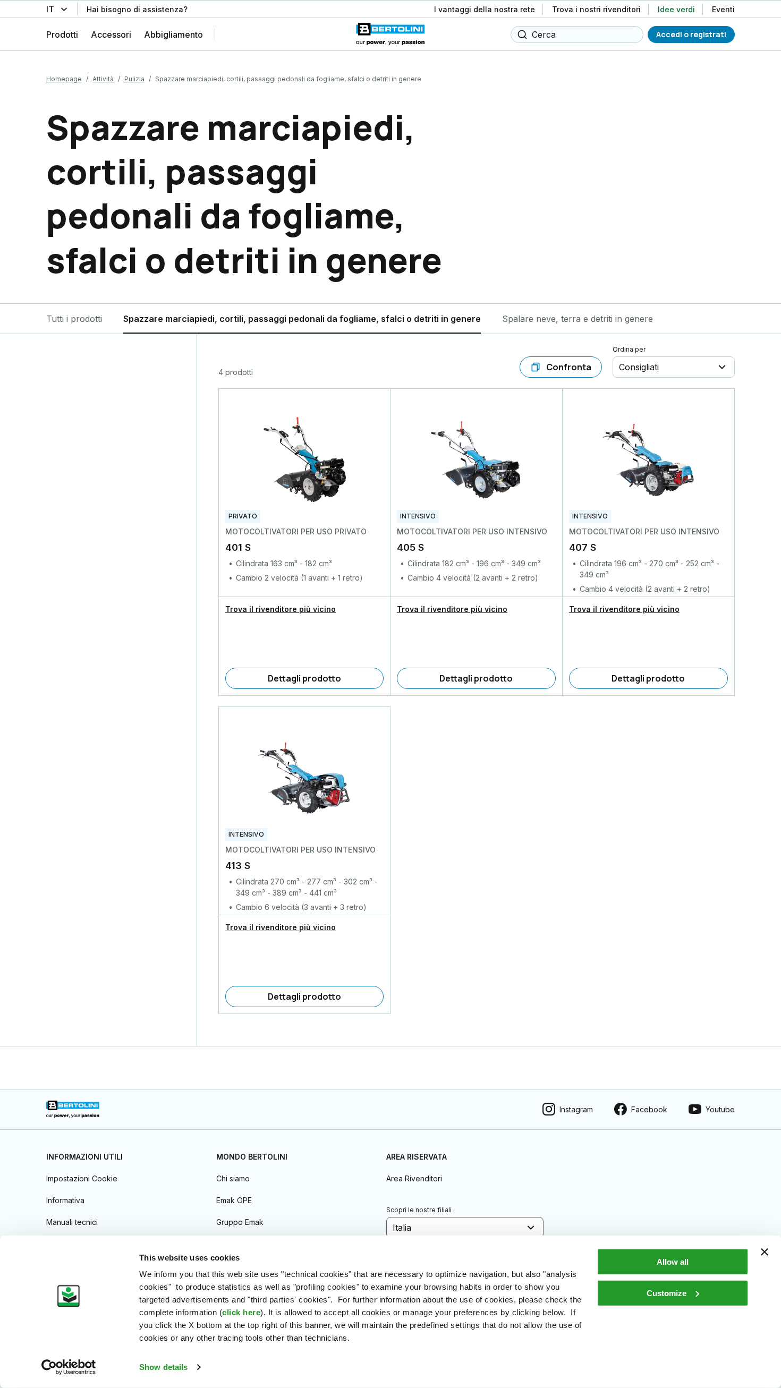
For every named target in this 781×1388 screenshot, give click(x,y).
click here (241, 1312)
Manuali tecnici (72, 1222)
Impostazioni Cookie (81, 1178)
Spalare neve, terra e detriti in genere (577, 318)
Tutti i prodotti (74, 318)
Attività (103, 79)
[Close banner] (764, 1252)
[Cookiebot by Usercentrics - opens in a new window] (68, 1367)
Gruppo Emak (240, 1222)
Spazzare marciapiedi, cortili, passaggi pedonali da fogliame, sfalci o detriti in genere (302, 318)
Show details (163, 1367)
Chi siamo (233, 1178)
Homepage (64, 79)
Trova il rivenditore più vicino (280, 609)
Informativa (65, 1200)
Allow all (673, 1261)
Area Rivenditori (414, 1178)
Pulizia (134, 79)
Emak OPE (234, 1200)
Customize (666, 1292)
